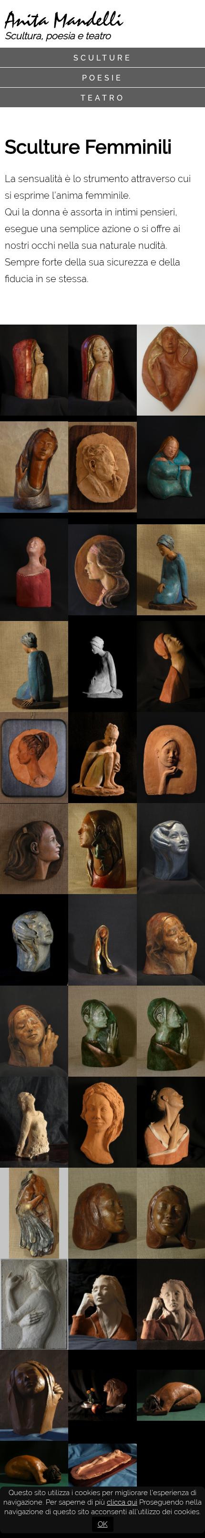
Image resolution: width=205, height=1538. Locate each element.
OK (103, 1524)
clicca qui (122, 1502)
